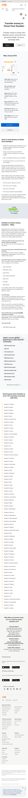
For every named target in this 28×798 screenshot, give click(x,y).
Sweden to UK (7, 596)
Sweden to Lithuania (9, 494)
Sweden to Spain (8, 572)
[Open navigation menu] (25, 5)
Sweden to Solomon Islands (11, 563)
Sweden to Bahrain (8, 410)
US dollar (9, 379)
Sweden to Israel (8, 479)
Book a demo (15, 700)
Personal (10, 1)
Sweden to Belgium (8, 413)
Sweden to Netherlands (9, 515)
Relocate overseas (5, 742)
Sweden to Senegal (8, 551)
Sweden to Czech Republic (10, 434)
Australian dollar (9, 345)
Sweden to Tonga (8, 590)
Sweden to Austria (8, 407)
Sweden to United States (10, 602)
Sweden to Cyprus (8, 431)
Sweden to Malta (8, 503)
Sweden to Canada (8, 422)
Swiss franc (8, 364)
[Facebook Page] (4, 689)
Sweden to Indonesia (9, 473)
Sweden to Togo (8, 587)
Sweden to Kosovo (8, 488)
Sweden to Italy (8, 482)
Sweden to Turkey (8, 593)
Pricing (16, 712)
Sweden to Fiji (7, 446)
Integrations (17, 710)
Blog (15, 722)
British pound (8, 358)
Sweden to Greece (8, 461)
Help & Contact (8, 700)
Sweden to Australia (9, 404)
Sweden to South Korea (10, 569)
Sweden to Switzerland (9, 578)
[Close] (22, 787)
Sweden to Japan (8, 485)
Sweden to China (8, 425)
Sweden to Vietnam (9, 608)
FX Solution (4, 712)
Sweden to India (8, 470)
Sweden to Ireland (8, 476)
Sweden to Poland (8, 539)
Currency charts (5, 726)
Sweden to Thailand (9, 584)
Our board (4, 758)
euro (7, 348)
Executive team (5, 760)
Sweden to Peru (8, 533)
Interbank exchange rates (7, 722)
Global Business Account (6, 706)
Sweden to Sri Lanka (9, 575)
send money (12, 254)
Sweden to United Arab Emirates (12, 599)
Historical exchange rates (7, 724)
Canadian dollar (9, 354)
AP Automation (17, 708)
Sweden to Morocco (9, 512)
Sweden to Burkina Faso (10, 419)
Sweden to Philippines (9, 536)
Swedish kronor (9, 373)
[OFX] (4, 5)
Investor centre (17, 750)
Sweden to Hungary (9, 467)
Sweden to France (8, 451)
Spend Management (18, 706)
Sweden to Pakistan (9, 527)
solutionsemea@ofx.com (14, 645)
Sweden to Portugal (9, 542)
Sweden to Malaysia (9, 500)
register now (5, 254)
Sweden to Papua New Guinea (11, 530)
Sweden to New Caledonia (10, 518)
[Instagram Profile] (20, 689)
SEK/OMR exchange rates (9, 327)
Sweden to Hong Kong (9, 464)
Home (3, 8)
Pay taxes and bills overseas (7, 744)
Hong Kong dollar (10, 367)
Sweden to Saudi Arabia (10, 548)
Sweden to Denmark (9, 437)
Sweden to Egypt (8, 440)
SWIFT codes (4, 728)
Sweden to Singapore (9, 554)
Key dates (16, 754)
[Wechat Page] (14, 689)
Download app (4, 736)
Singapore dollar (9, 376)
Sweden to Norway (8, 524)
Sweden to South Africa (10, 566)
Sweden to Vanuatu (8, 605)
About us (3, 750)
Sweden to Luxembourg (10, 497)
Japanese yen (8, 351)
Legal (3, 752)
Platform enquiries (18, 736)
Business (4, 1)
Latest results (17, 752)
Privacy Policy (4, 754)
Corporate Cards (5, 710)
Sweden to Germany (9, 458)
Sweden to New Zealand (10, 521)
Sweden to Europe (8, 443)
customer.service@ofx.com (14, 636)
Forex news (17, 724)
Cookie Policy (13, 794)
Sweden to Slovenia (9, 560)
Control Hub (4, 714)
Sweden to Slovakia (9, 557)
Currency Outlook (18, 720)
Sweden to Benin (8, 416)
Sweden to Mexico (8, 506)
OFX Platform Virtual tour (6, 720)
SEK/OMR (20, 312)
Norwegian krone (9, 361)
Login (21, 4)
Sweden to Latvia (8, 491)
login (5, 153)
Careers (3, 762)
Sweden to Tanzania (9, 581)
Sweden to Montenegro (9, 509)
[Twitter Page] (11, 689)
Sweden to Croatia (8, 428)
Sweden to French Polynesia (11, 454)
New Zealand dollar (11, 370)
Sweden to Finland (8, 449)
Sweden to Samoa (8, 545)
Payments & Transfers (6, 708)
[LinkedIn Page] (8, 689)
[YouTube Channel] (17, 689)
